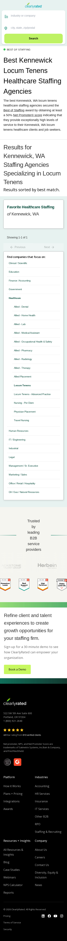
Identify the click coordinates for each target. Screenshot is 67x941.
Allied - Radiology (23, 359)
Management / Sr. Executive (23, 465)
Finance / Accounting (19, 280)
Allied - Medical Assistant (27, 332)
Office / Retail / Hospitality (22, 483)
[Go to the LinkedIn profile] (43, 916)
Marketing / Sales (18, 474)
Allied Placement (22, 376)
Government (15, 289)
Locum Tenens (22, 385)
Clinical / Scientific (18, 263)
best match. (48, 189)
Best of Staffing (13, 110)
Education (14, 271)
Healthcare (15, 298)
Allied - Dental (21, 306)
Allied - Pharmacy (23, 350)
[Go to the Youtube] (49, 916)
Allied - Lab (20, 324)
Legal (12, 457)
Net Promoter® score (27, 115)
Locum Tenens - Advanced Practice (32, 394)
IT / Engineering (17, 439)
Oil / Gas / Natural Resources (24, 492)
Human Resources (18, 430)
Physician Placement (25, 411)
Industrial (13, 448)
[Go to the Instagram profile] (62, 916)
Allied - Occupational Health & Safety (33, 341)
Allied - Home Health (24, 315)
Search (33, 38)
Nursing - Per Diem (24, 402)
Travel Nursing (21, 420)
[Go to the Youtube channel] (55, 916)
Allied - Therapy (22, 368)
